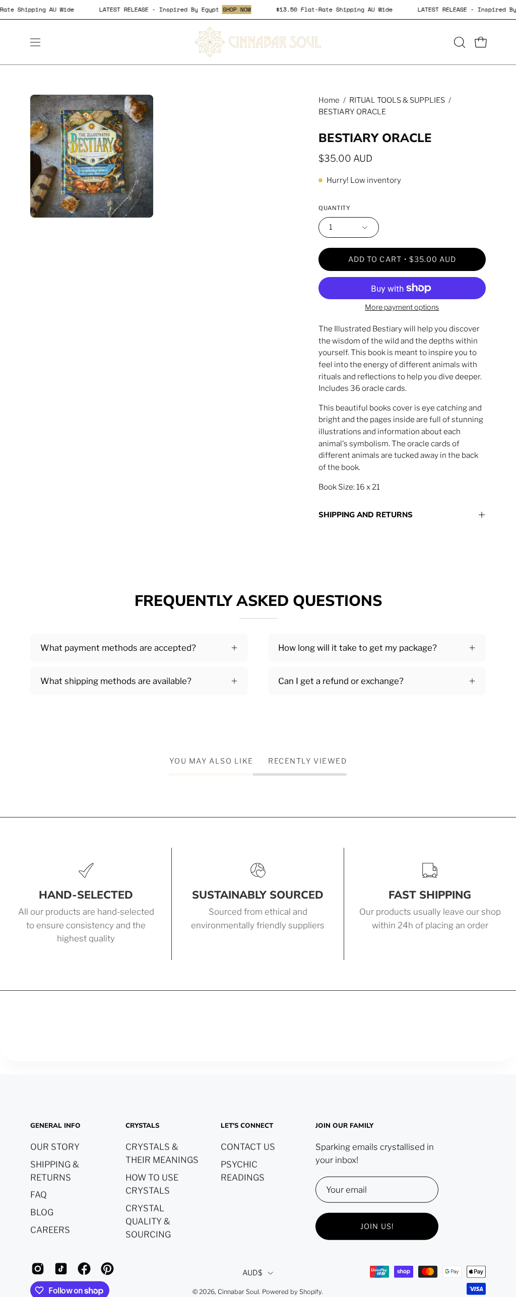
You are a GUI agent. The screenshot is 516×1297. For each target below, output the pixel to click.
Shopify (310, 1291)
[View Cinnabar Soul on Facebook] (84, 1268)
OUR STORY (55, 1146)
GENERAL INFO (55, 1126)
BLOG (41, 1212)
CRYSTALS (142, 1126)
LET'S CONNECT (247, 1126)
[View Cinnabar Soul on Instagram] (37, 1268)
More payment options (402, 307)
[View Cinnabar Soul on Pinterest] (107, 1268)
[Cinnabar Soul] (258, 42)
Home (329, 100)
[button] (459, 42)
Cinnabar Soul (238, 1291)
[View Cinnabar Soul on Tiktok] (61, 1268)
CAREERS (50, 1229)
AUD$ (252, 1272)
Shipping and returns (365, 515)
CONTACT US (248, 1146)
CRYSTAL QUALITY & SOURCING (148, 1221)
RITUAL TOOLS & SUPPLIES (397, 100)
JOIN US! (377, 1226)
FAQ (38, 1195)
